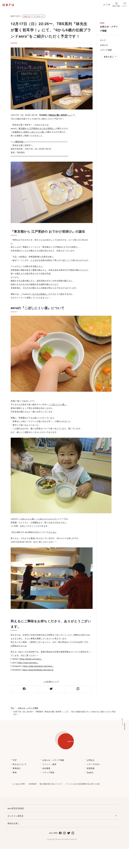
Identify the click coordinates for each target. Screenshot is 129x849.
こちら (53, 532)
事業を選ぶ (109, 56)
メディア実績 (48, 772)
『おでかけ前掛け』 (40, 294)
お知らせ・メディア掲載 (28, 708)
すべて (103, 40)
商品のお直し (14, 823)
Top (12, 708)
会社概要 (46, 768)
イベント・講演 (49, 764)
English (90, 772)
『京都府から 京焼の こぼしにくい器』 (28, 132)
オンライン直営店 (15, 815)
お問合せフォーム (19, 645)
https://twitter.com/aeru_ (31, 659)
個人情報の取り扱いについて (51, 784)
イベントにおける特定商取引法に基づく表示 (82, 784)
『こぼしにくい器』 (57, 404)
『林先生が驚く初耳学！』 (59, 115)
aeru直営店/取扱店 (16, 808)
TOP (15, 760)
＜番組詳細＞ (19, 141)
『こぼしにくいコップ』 (47, 518)
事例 (15, 772)
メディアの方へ (94, 764)
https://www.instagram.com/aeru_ (38, 666)
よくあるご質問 (19, 784)
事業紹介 (17, 768)
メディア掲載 (106, 50)
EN (109, 5)
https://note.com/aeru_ (28, 662)
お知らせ (104, 45)
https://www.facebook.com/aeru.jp (38, 669)
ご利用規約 (32, 784)
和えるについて (19, 764)
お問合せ (91, 760)
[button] (124, 4)
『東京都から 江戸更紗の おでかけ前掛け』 (36, 128)
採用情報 (91, 768)
